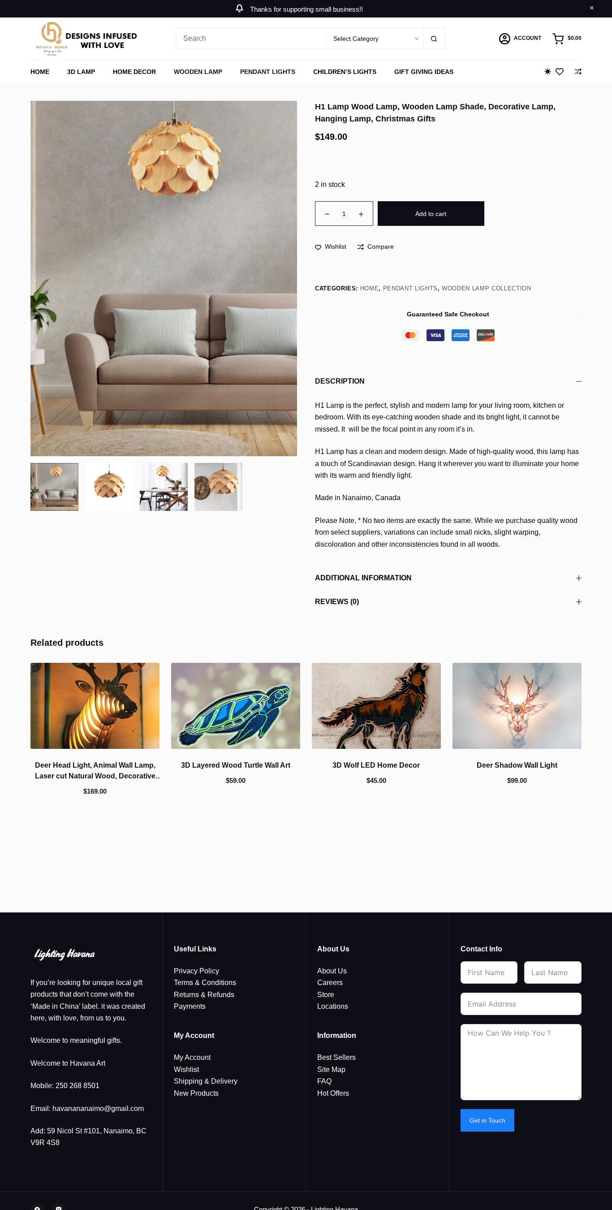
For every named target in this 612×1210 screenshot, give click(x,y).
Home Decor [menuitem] (134, 71)
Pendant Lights (410, 288)
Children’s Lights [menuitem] (344, 71)
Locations (332, 1006)
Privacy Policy (196, 971)
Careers (330, 982)
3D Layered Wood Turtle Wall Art (235, 765)
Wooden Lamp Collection (486, 288)
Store (325, 994)
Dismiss (592, 8)
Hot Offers (333, 1093)
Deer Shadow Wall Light (517, 765)
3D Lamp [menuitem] (81, 71)
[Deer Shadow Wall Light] (517, 706)
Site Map (331, 1069)
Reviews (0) (337, 601)
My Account (192, 1057)
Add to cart (430, 213)
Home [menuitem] (39, 71)
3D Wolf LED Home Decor (376, 765)
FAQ (324, 1081)
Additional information (363, 578)
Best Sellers (336, 1057)
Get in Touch (487, 1120)
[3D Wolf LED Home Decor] (376, 706)
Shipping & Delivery (205, 1081)
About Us (332, 971)
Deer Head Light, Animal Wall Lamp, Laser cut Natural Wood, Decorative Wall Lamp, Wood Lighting (95, 776)
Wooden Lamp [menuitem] (198, 71)
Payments (190, 1006)
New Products (196, 1093)
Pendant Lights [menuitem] (267, 71)
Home (369, 288)
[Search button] (434, 38)
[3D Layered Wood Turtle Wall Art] (235, 706)
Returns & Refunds (204, 994)
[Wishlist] (560, 72)
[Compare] (578, 71)
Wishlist (186, 1069)
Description (340, 381)
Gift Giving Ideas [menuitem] (423, 71)
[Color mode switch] (547, 71)
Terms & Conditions (205, 982)
